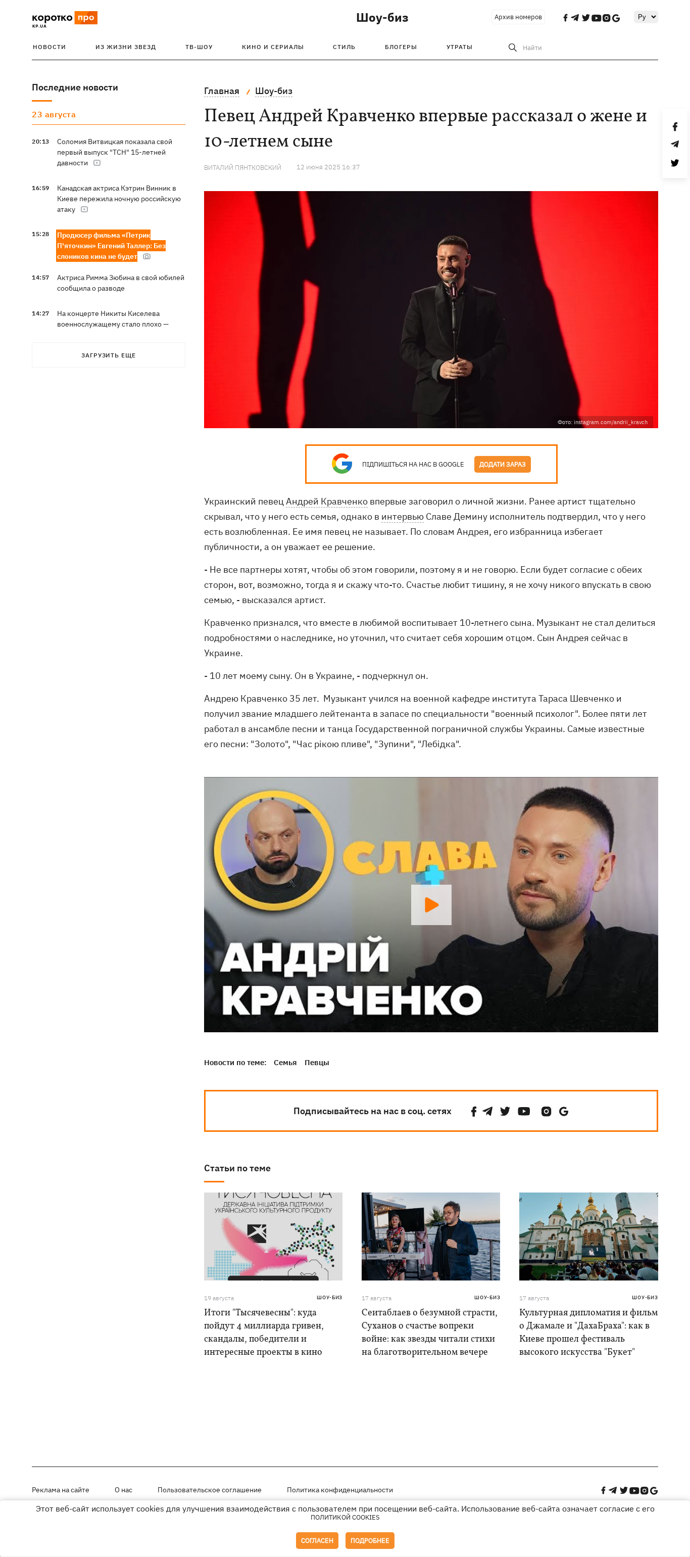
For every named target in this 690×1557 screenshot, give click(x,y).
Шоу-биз (382, 17)
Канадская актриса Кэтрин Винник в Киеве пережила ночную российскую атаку (119, 199)
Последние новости (75, 87)
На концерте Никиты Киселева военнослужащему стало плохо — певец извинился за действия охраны (118, 324)
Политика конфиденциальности (340, 1489)
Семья (285, 1062)
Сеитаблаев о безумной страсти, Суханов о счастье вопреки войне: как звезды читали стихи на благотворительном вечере (430, 1333)
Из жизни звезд (125, 47)
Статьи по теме (237, 1168)
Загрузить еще (108, 355)
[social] (473, 1111)
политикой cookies (345, 1517)
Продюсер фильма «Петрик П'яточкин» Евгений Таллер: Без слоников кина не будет (111, 246)
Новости (49, 47)
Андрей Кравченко (327, 501)
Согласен (317, 1540)
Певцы (317, 1062)
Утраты (460, 47)
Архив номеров (518, 17)
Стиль (344, 47)
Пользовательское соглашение (210, 1489)
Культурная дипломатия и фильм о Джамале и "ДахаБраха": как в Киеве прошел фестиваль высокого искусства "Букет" (588, 1333)
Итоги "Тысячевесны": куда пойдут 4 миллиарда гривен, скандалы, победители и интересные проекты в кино (264, 1333)
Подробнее (370, 1540)
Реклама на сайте (60, 1489)
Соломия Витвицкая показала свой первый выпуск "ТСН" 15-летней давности (114, 152)
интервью (402, 516)
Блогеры (401, 47)
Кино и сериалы (273, 47)
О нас (123, 1489)
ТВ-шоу (199, 47)
